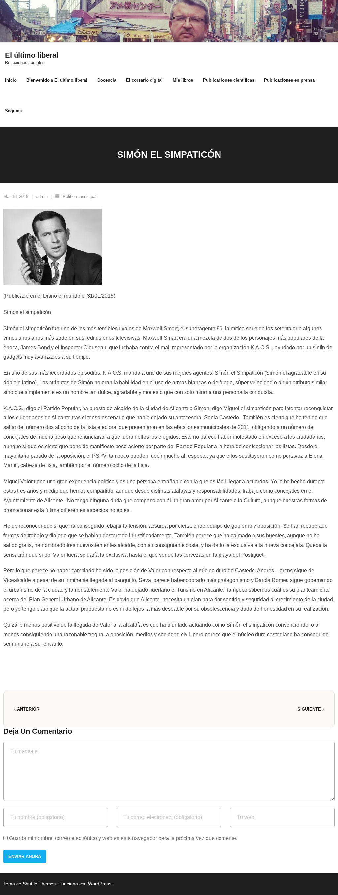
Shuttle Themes (39, 883)
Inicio (11, 80)
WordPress (99, 883)
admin (42, 196)
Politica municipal (79, 196)
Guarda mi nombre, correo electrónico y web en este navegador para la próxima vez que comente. (123, 838)
